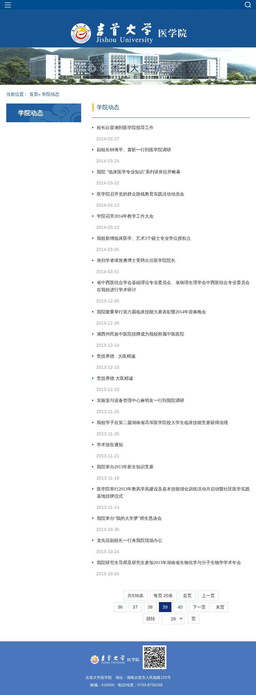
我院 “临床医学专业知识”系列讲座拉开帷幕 (138, 172)
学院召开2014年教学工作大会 (125, 216)
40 (180, 607)
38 (150, 607)
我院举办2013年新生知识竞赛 (125, 467)
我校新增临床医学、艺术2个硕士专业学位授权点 (144, 238)
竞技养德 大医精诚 (116, 356)
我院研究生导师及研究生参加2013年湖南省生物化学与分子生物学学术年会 (169, 562)
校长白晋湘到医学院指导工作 (125, 127)
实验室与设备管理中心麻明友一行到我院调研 (140, 400)
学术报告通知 (110, 444)
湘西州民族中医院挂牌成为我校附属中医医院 (140, 334)
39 (165, 607)
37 (135, 607)
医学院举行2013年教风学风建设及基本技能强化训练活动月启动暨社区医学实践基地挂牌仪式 (173, 493)
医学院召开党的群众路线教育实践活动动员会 (140, 194)
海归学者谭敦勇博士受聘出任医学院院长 (136, 260)
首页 (33, 94)
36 (120, 607)
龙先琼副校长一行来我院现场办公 (129, 540)
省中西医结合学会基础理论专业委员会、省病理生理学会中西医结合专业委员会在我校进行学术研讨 (173, 286)
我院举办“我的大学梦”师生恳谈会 (129, 518)
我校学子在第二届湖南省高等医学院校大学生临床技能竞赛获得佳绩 (162, 422)
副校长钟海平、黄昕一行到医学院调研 (134, 149)
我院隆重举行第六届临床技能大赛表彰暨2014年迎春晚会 (151, 312)
